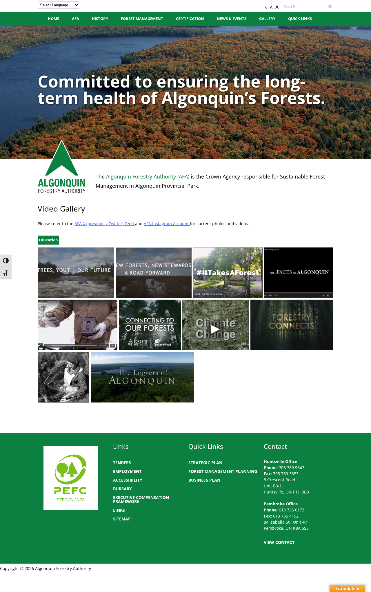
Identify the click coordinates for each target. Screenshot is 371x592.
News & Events (231, 18)
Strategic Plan (205, 462)
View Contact (279, 542)
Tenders (122, 462)
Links (119, 510)
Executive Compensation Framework (141, 499)
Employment (127, 471)
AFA (75, 18)
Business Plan (204, 480)
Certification (190, 18)
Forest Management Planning (222, 471)
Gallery (267, 18)
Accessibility (127, 480)
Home (53, 18)
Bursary (122, 488)
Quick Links (300, 18)
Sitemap (122, 519)
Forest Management (142, 18)
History (100, 18)
